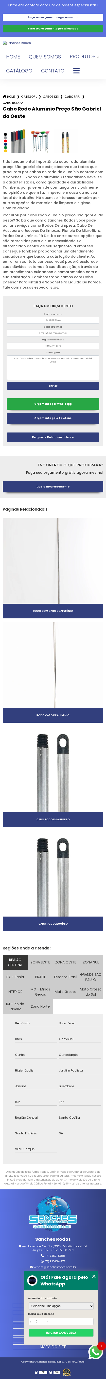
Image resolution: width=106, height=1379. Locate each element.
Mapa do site (53, 1347)
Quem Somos (45, 56)
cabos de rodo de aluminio (51, 97)
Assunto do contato (42, 1298)
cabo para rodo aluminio (72, 97)
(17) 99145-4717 (54, 1261)
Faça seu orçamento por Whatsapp (53, 28)
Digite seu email (53, 326)
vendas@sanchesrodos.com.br (54, 1267)
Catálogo (19, 70)
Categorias (29, 97)
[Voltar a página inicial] (53, 43)
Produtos (82, 56)
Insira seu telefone (41, 1314)
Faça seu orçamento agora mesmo (53, 17)
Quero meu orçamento (53, 486)
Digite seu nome (53, 314)
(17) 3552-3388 (54, 1255)
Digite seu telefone (53, 339)
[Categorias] (76, 71)
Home (13, 56)
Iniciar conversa (61, 1333)
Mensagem (53, 352)
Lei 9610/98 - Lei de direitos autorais (77, 1183)
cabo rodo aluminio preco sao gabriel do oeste (13, 103)
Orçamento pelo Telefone (53, 418)
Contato (52, 70)
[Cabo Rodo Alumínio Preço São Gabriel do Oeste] (15, 141)
